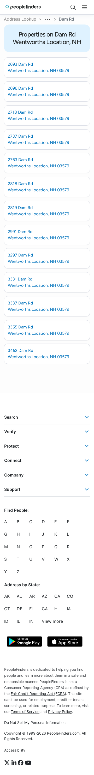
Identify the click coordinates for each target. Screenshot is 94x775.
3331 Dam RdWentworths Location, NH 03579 (38, 282)
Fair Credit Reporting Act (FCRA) (38, 693)
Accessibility (14, 750)
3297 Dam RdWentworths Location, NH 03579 (38, 258)
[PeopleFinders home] (23, 7)
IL (18, 621)
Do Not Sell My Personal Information (35, 722)
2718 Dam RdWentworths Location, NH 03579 (38, 115)
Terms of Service (25, 711)
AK (7, 596)
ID (6, 621)
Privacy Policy (60, 711)
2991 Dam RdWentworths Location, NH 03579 (38, 234)
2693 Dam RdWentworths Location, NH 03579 (38, 67)
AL (19, 596)
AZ (44, 596)
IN (31, 621)
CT (7, 608)
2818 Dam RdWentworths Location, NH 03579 (38, 186)
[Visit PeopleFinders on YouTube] (28, 763)
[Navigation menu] (84, 7)
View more (52, 621)
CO (70, 596)
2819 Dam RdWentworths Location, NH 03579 (38, 210)
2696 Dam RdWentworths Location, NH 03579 (38, 91)
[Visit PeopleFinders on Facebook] (21, 763)
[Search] (73, 7)
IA (69, 608)
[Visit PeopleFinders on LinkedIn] (14, 763)
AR (32, 596)
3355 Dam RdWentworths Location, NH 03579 (38, 330)
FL (31, 608)
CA (57, 596)
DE (19, 608)
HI (56, 608)
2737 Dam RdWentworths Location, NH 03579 (38, 139)
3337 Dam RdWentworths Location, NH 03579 (38, 306)
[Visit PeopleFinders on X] (7, 763)
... (47, 18)
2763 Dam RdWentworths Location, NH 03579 (38, 162)
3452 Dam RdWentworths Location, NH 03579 (38, 353)
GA (45, 608)
